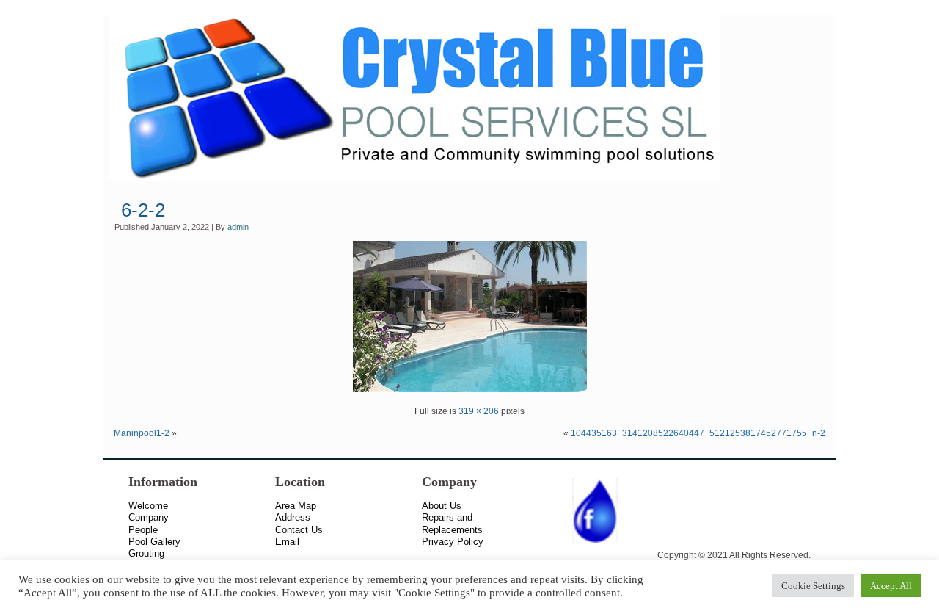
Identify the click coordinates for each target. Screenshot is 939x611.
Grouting (146, 553)
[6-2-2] (470, 389)
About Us (441, 505)
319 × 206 (478, 411)
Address (292, 517)
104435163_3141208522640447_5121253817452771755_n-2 (698, 433)
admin (238, 227)
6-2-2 (143, 210)
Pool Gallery (154, 541)
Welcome (148, 505)
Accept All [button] (891, 585)
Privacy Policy (452, 541)
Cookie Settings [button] (813, 585)
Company (148, 517)
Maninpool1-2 (141, 433)
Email (287, 541)
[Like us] (595, 545)
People (143, 529)
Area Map (295, 505)
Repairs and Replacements (452, 523)
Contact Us (299, 529)
